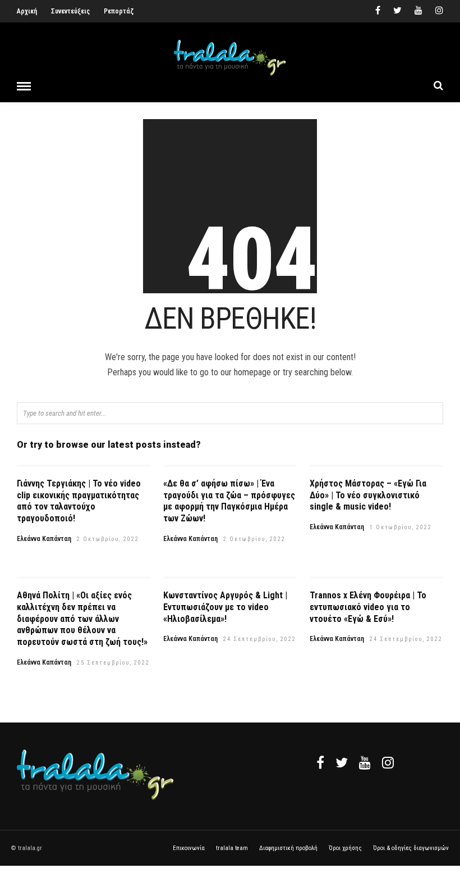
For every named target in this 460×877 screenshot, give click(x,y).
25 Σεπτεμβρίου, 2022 (113, 663)
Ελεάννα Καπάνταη (44, 539)
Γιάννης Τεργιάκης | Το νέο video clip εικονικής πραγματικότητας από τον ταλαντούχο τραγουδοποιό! (79, 501)
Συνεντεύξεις (70, 11)
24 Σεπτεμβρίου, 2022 (259, 639)
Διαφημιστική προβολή (288, 848)
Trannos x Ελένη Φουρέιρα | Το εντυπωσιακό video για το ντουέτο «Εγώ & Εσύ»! (368, 607)
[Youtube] (418, 11)
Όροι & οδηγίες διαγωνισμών (411, 848)
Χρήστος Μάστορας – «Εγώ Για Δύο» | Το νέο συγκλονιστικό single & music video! (368, 495)
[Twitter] (341, 762)
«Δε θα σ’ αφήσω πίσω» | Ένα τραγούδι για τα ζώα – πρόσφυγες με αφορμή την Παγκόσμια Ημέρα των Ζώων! (229, 501)
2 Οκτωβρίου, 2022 (108, 539)
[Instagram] (439, 11)
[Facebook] (320, 762)
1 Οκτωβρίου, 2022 (401, 527)
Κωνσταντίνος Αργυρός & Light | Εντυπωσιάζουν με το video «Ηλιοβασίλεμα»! (225, 607)
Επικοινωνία (189, 848)
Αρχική (27, 11)
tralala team (232, 848)
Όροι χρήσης (345, 848)
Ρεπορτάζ (119, 11)
